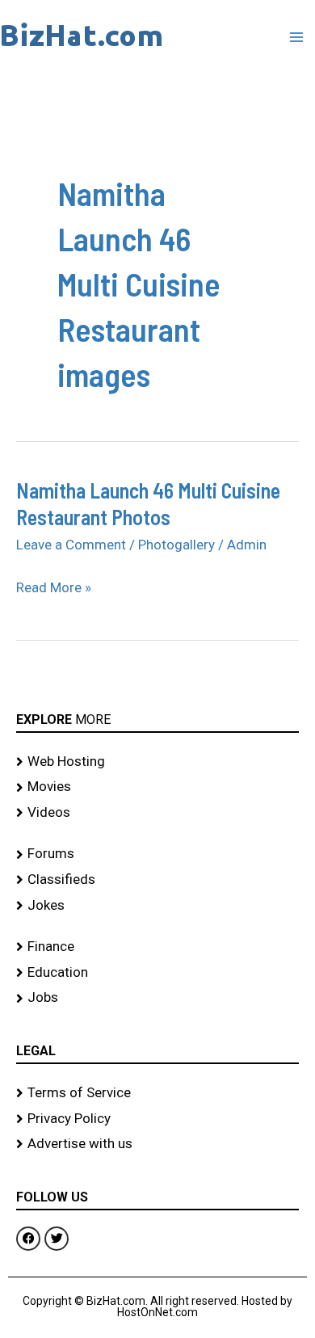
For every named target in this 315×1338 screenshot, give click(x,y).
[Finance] (157, 947)
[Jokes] (157, 906)
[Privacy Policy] (157, 1119)
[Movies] (157, 787)
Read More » (53, 588)
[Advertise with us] (157, 1144)
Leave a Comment (71, 544)
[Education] (157, 973)
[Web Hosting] (157, 762)
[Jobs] (157, 998)
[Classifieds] (157, 880)
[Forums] (157, 854)
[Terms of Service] (157, 1093)
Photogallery (176, 544)
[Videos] (157, 813)
